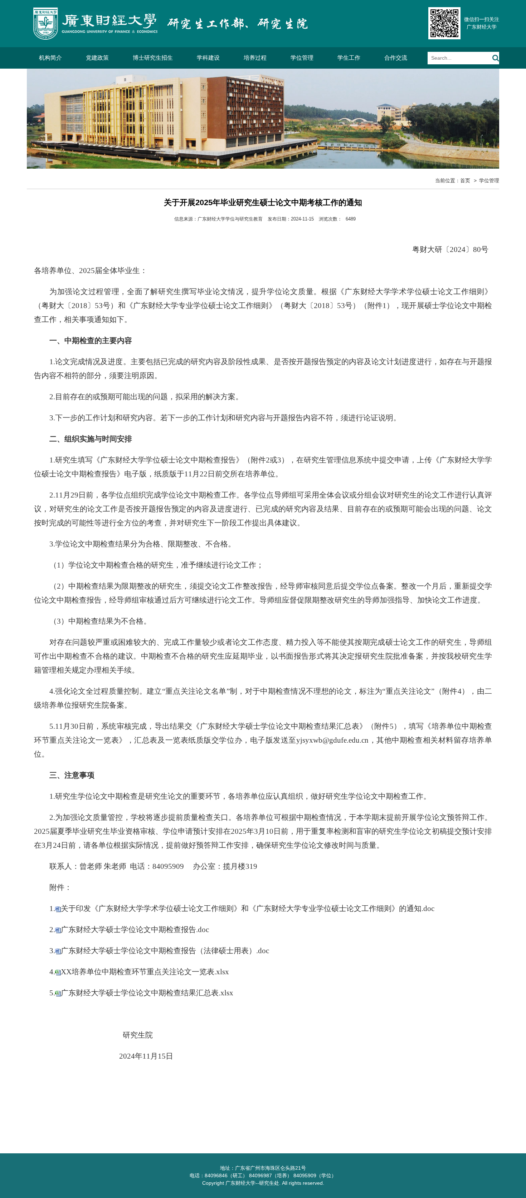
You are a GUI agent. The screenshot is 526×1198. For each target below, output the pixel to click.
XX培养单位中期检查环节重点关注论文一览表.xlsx (145, 971)
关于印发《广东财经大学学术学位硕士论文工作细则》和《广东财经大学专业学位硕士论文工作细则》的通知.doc (247, 908)
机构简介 (50, 58)
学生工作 (348, 58)
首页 (465, 180)
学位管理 (302, 58)
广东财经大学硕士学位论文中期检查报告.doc (135, 929)
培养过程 (255, 58)
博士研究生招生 (153, 58)
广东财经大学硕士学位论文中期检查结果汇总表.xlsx (147, 993)
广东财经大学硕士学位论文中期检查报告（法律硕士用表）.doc (165, 950)
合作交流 (395, 58)
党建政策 (97, 58)
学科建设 (208, 58)
